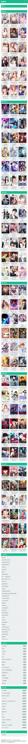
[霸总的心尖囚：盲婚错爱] (14, 166)
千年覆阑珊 (4, 680)
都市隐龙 (22, 368)
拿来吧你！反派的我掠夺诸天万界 (9, 701)
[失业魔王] (14, 361)
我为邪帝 (5, 144)
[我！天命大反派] (22, 166)
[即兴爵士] (14, 228)
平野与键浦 (5, 277)
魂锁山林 (22, 234)
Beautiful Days (14, 82)
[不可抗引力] (5, 290)
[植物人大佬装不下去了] (5, 409)
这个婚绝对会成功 (14, 458)
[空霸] (5, 542)
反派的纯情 (4, 646)
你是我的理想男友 (22, 277)
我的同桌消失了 (5, 672)
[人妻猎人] (5, 32)
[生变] (14, 199)
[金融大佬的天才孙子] (22, 452)
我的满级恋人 (22, 263)
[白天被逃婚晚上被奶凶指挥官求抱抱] (14, 290)
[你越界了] (22, 213)
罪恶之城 (5, 387)
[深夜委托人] (14, 213)
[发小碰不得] (5, 47)
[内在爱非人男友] (14, 256)
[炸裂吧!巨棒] (14, 180)
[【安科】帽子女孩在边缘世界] (14, 485)
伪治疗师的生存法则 (6, 560)
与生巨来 (22, 53)
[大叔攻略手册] (5, 228)
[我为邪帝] (5, 137)
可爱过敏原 (22, 354)
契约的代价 (22, 25)
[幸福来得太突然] (22, 61)
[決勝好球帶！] (22, 471)
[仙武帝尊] (14, 137)
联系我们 (18, 739)
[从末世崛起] (5, 109)
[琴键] (5, 213)
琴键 (5, 220)
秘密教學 (5, 82)
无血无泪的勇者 (14, 444)
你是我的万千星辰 (22, 311)
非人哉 (22, 296)
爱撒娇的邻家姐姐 (14, 96)
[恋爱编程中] (5, 499)
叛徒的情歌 (14, 277)
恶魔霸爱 (4, 675)
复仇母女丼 (5, 187)
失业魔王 (14, 368)
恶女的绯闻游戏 (22, 444)
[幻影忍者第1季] (22, 514)
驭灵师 (14, 158)
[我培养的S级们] (14, 409)
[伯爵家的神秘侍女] (5, 395)
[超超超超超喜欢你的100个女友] (14, 471)
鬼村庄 (3, 648)
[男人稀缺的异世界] (14, 32)
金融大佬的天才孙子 (6, 629)
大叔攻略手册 (5, 234)
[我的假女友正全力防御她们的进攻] (22, 499)
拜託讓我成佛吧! (22, 535)
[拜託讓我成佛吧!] (22, 528)
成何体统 (5, 368)
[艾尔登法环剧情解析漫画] (22, 485)
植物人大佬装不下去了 (6, 579)
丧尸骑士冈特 (14, 535)
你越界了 (22, 220)
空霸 (5, 549)
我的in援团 (5, 25)
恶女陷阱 (4, 651)
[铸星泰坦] (5, 166)
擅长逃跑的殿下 (5, 535)
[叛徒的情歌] (14, 271)
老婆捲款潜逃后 (22, 96)
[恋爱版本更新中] (14, 18)
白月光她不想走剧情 (6, 693)
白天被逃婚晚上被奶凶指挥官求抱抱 (9, 593)
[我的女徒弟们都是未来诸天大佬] (5, 347)
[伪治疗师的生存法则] (14, 380)
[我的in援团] (5, 18)
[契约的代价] (22, 18)
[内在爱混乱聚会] (14, 242)
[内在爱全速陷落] (22, 242)
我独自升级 (22, 129)
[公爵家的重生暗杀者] (5, 423)
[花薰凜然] (14, 499)
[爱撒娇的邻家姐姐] (14, 90)
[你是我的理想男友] (22, 271)
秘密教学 (5, 68)
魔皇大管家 (22, 144)
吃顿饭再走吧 (5, 458)
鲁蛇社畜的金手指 (22, 82)
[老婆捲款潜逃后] (22, 90)
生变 (14, 206)
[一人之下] (5, 123)
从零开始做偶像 (5, 678)
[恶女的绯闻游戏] (22, 438)
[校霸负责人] (5, 438)
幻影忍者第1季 (22, 520)
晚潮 (22, 325)
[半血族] (22, 199)
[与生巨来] (22, 47)
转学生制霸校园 (22, 415)
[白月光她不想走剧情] (14, 109)
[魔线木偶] (5, 485)
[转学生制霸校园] (22, 409)
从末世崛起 (5, 115)
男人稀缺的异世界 (14, 39)
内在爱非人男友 (14, 263)
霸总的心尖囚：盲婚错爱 (7, 725)
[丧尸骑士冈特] (14, 528)
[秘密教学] (5, 61)
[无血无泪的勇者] (14, 438)
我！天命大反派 (22, 172)
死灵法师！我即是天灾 (6, 719)
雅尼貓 (14, 520)
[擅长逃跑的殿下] (5, 528)
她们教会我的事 (14, 53)
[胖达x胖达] (5, 333)
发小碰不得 (5, 53)
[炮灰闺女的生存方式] (5, 304)
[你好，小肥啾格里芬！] (22, 395)
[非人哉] (22, 290)
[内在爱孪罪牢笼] (5, 256)
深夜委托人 (14, 220)
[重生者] (14, 395)
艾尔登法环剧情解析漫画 (7, 670)
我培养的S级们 (14, 415)
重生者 (14, 401)
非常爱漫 (3, 1)
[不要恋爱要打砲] (14, 61)
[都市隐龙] (22, 361)
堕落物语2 (22, 187)
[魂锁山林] (22, 228)
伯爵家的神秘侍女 (5, 401)
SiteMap (15, 739)
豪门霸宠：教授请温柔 (6, 659)
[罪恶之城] (5, 380)
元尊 (5, 158)
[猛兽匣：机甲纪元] (14, 333)
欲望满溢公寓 (5, 96)
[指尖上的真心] (5, 242)
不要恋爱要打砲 (14, 68)
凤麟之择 (4, 662)
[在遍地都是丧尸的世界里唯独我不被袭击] (14, 542)
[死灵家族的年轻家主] (22, 380)
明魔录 (3, 664)
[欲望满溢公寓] (5, 90)
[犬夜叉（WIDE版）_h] (22, 542)
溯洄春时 (14, 325)
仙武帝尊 (14, 144)
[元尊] (5, 152)
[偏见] (5, 199)
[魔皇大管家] (22, 137)
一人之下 (5, 129)
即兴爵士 (14, 234)
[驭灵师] (14, 152)
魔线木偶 (5, 492)
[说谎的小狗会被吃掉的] (14, 347)
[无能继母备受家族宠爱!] (5, 514)
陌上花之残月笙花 (5, 667)
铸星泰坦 (5, 172)
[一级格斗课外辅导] (14, 423)
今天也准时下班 (22, 430)
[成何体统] (5, 361)
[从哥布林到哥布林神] (22, 333)
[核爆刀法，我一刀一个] (14, 304)
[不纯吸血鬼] (22, 32)
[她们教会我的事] (14, 47)
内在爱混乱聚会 (14, 249)
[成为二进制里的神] (5, 318)
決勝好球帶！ (22, 477)
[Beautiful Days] (14, 75)
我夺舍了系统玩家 (22, 115)
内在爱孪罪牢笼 (5, 263)
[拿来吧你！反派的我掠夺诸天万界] (14, 123)
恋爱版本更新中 (14, 25)
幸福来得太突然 (22, 68)
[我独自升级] (22, 123)
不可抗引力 (5, 296)
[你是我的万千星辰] (22, 304)
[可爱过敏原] (22, 347)
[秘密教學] (5, 75)
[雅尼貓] (14, 514)
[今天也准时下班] (22, 423)
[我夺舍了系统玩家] (22, 109)
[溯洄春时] (14, 318)
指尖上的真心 (5, 249)
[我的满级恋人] (22, 256)
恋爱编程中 (5, 506)
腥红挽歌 (4, 683)
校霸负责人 (5, 444)
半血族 (22, 206)
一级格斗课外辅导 (14, 430)
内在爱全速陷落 (22, 249)
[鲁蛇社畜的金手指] (22, 75)
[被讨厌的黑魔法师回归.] (5, 471)
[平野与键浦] (5, 271)
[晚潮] (22, 318)
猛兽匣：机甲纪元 (14, 339)
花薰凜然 (14, 506)
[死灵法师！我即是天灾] (22, 152)
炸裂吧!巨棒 (14, 187)
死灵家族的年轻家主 (6, 562)
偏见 (5, 206)
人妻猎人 (5, 39)
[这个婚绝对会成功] (14, 452)
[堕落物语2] (22, 180)
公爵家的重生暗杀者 (6, 591)
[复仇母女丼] (5, 180)
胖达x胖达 (6, 339)
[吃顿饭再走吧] (5, 452)
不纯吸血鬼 (22, 39)
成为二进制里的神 (5, 325)
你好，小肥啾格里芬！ (6, 576)
